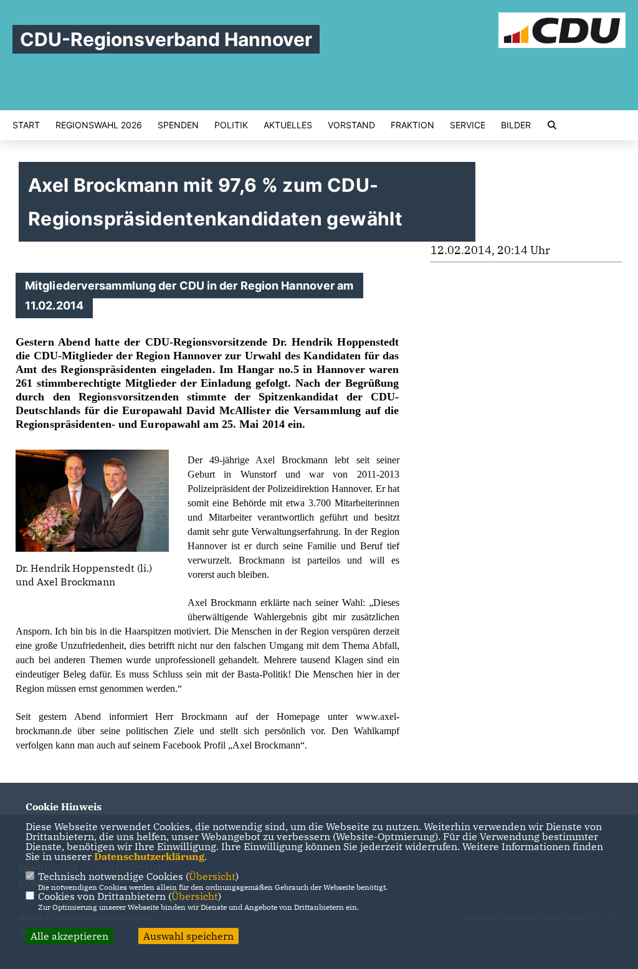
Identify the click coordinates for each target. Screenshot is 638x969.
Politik (231, 125)
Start (26, 125)
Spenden (178, 125)
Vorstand (351, 125)
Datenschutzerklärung (149, 856)
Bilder (516, 125)
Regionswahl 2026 (98, 125)
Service (467, 125)
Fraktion (412, 125)
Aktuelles (288, 125)
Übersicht (212, 876)
